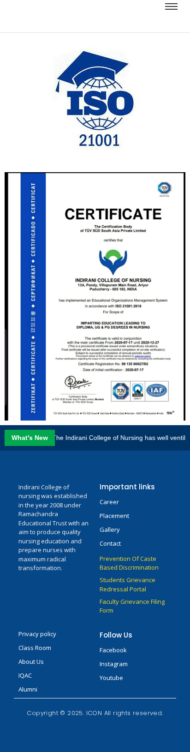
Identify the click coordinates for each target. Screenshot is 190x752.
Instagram (114, 664)
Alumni (27, 689)
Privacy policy (37, 634)
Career (109, 502)
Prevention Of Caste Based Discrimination (129, 563)
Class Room (34, 648)
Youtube (111, 678)
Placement (114, 515)
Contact (110, 543)
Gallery (110, 529)
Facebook (113, 650)
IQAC (25, 675)
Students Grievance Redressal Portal (127, 584)
